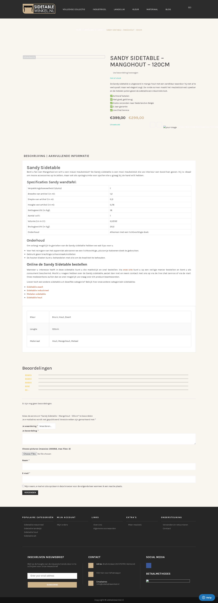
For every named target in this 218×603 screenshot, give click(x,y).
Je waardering (30, 426)
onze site (128, 269)
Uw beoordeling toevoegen (125, 72)
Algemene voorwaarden (104, 528)
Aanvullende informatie (68, 156)
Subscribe (52, 584)
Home (78, 30)
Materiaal (89, 30)
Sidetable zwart (35, 287)
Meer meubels (135, 525)
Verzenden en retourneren (175, 525)
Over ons (97, 525)
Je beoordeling (30, 431)
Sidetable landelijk (33, 528)
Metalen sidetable (36, 294)
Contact (167, 528)
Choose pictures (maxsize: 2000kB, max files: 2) (46, 449)
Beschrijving (34, 156)
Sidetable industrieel (38, 290)
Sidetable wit (30, 536)
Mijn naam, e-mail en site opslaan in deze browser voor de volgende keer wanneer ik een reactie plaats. (73, 486)
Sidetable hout (34, 297)
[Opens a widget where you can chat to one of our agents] (207, 598)
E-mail (26, 473)
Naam (26, 460)
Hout (100, 30)
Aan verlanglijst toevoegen (152, 124)
